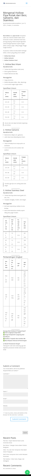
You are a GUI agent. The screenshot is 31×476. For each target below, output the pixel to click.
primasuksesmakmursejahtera (13, 23)
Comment (6, 374)
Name (5, 391)
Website (5, 406)
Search (25, 432)
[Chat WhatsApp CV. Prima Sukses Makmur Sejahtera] (27, 472)
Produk (9, 25)
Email (5, 398)
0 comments (15, 25)
